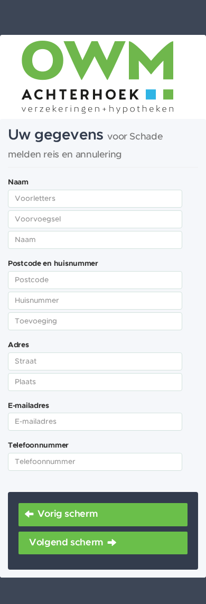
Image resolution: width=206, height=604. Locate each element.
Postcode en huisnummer (53, 263)
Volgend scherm (66, 542)
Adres (18, 345)
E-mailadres (28, 406)
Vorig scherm (68, 514)
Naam (18, 182)
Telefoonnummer (38, 445)
